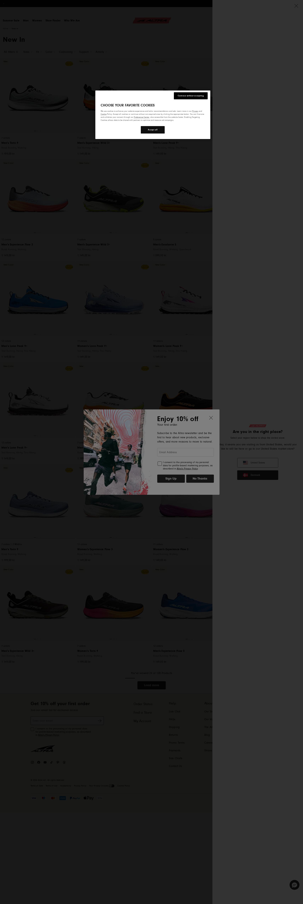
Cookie (103, 114)
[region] (152, 114)
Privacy (195, 111)
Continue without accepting (191, 96)
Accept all (153, 130)
